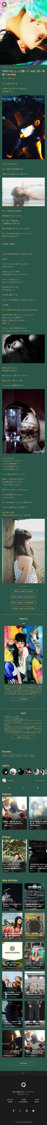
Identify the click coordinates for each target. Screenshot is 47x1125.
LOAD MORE (23, 1063)
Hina (26, 755)
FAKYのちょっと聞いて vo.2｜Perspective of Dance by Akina (24, 597)
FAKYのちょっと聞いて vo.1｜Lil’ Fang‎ (23, 591)
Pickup (32, 755)
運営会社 (37, 1101)
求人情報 (37, 1099)
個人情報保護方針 (23, 1101)
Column (6, 67)
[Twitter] (20, 1110)
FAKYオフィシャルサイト (23, 737)
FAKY (5, 755)
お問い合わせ (10, 1099)
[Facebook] (13, 1110)
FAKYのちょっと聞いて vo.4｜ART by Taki (23, 608)
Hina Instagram (23, 699)
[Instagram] (27, 1110)
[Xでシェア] (23, 788)
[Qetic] (4, 4)
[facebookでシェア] (9, 788)
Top (2, 67)
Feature (6, 794)
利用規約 (10, 1101)
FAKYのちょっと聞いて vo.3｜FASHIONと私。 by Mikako (24, 602)
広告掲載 (23, 1099)
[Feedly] (33, 1110)
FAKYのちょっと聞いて (15, 755)
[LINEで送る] (37, 788)
